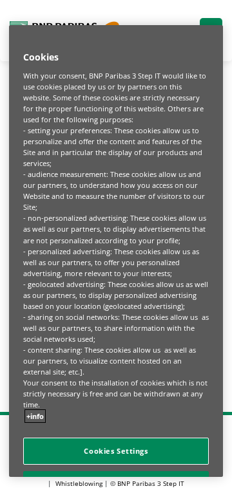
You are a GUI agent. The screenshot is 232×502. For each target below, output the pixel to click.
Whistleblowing (78, 483)
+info (35, 416)
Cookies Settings (116, 451)
